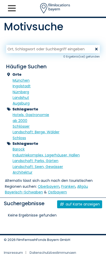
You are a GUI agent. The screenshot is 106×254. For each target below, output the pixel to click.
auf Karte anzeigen (82, 204)
